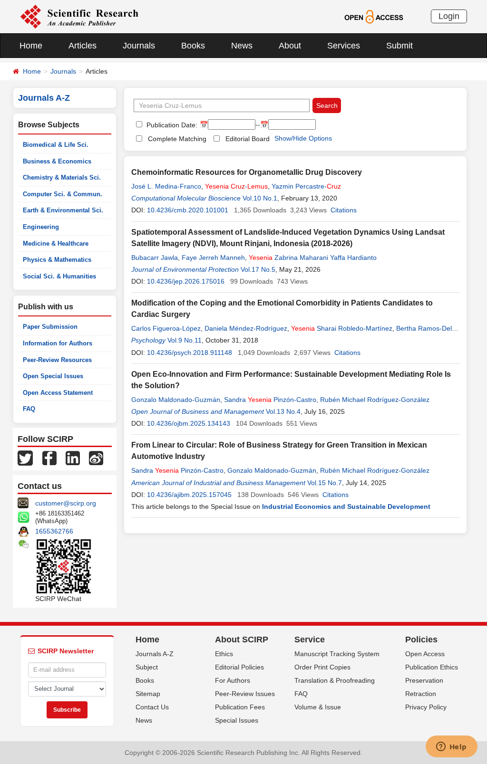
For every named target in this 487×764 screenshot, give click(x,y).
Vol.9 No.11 (184, 340)
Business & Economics (57, 161)
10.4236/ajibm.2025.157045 (189, 494)
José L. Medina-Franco (166, 186)
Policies (421, 639)
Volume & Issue (317, 707)
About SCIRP (241, 639)
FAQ (29, 408)
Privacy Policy (426, 707)
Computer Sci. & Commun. (62, 194)
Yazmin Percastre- (306, 186)
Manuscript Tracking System (337, 654)
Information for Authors (57, 343)
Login (448, 16)
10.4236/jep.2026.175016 (185, 281)
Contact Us (152, 707)
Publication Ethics (431, 667)
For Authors (232, 680)
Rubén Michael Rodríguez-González (374, 399)
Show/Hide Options (303, 138)
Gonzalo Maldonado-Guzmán (175, 399)
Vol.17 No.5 (258, 269)
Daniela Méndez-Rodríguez (246, 328)
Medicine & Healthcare (55, 243)
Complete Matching (177, 139)
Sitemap (148, 693)
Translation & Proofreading (334, 680)
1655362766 (54, 531)
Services (343, 45)
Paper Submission (50, 326)
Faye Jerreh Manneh (213, 257)
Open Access (425, 654)
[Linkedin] (73, 457)
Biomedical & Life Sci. (55, 144)
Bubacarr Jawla (154, 257)
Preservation (424, 680)
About (290, 45)
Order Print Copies (322, 667)
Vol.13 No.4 (283, 411)
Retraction (420, 693)
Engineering (41, 226)
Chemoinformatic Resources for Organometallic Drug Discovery (246, 172)
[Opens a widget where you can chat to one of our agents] (451, 747)
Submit (399, 45)
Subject (147, 667)
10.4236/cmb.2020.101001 (187, 210)
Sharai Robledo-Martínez (341, 328)
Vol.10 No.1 (260, 198)
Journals (139, 45)
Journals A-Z (155, 654)
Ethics (224, 654)
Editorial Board (247, 139)
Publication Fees (240, 707)
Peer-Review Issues (245, 693)
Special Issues (236, 720)
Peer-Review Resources (57, 359)
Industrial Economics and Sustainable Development (346, 506)
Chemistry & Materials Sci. (62, 177)
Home (30, 45)
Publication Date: (171, 125)
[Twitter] (25, 457)
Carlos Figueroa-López (166, 328)
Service (309, 639)
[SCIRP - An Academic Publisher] (79, 16)
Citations (344, 210)
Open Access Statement (58, 392)
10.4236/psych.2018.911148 (189, 352)
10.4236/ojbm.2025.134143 (188, 423)
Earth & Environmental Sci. (63, 210)
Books (193, 45)
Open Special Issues (53, 376)
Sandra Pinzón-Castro (270, 399)
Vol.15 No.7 (324, 483)
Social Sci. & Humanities (59, 276)
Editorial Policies (239, 667)
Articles (82, 45)
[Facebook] (49, 457)
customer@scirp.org (65, 503)
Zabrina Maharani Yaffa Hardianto (313, 257)
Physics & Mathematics (57, 259)
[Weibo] (96, 457)
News (242, 45)
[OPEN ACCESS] (373, 16)
